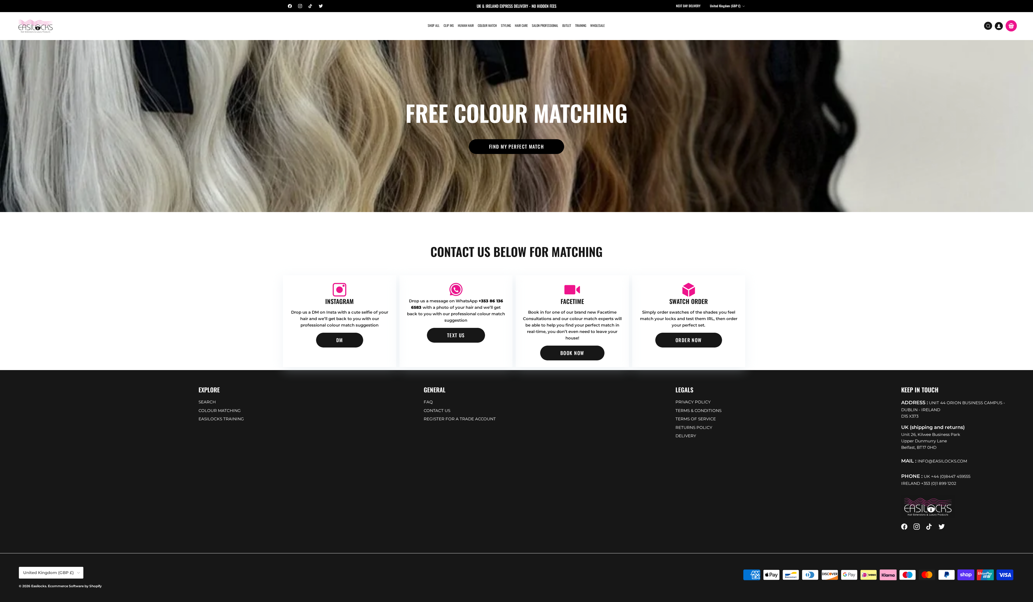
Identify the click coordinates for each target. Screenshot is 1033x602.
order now (688, 339)
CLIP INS (449, 25)
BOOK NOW (572, 352)
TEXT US (456, 335)
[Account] (999, 26)
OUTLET (566, 25)
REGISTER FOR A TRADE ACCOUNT (460, 418)
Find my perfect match (516, 146)
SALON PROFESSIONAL (545, 25)
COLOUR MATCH (487, 25)
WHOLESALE (597, 25)
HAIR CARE (521, 25)
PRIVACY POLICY (693, 401)
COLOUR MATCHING (220, 410)
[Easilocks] (35, 25)
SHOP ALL (434, 25)
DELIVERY (685, 435)
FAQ (428, 401)
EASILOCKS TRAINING (221, 418)
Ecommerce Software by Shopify (75, 586)
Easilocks (38, 586)
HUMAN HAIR (466, 25)
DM (339, 339)
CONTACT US (437, 410)
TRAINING (580, 25)
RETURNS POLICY (693, 427)
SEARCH (207, 401)
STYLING (506, 25)
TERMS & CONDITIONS (698, 410)
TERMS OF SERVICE (695, 418)
